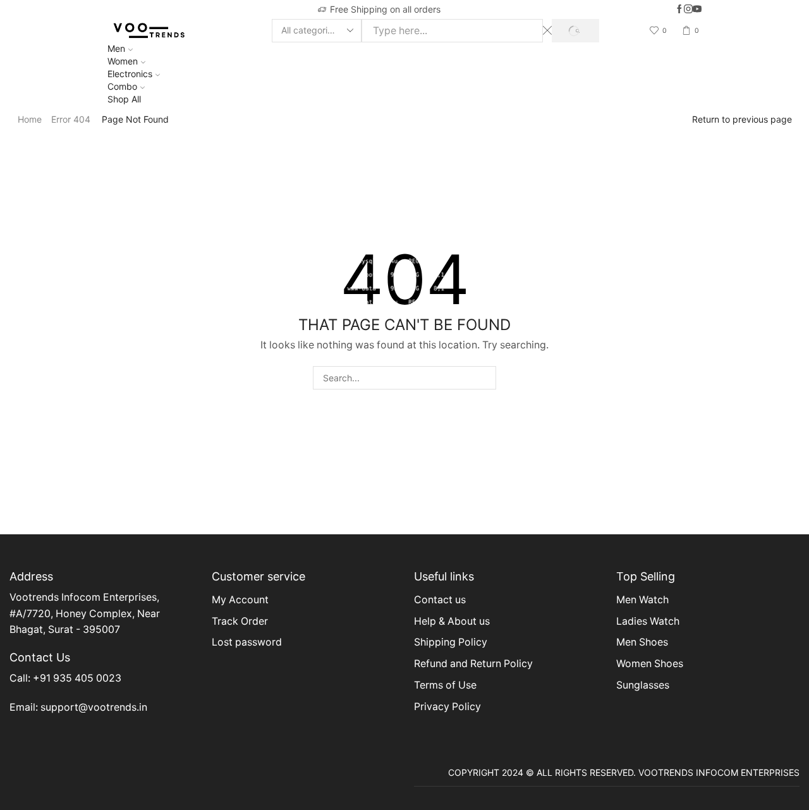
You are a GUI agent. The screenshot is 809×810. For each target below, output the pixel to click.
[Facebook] (679, 9)
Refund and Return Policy (473, 664)
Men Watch (642, 600)
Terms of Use (445, 685)
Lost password (247, 642)
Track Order (240, 621)
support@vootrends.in (93, 707)
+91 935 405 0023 (77, 678)
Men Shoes (642, 642)
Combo (122, 86)
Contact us (440, 600)
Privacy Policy (447, 707)
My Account (240, 600)
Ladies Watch (647, 621)
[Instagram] (688, 9)
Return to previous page (742, 119)
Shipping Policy (450, 642)
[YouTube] (697, 9)
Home (30, 119)
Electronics (129, 73)
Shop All (124, 99)
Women (122, 61)
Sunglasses (642, 685)
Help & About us (452, 621)
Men (116, 48)
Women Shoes (649, 664)
